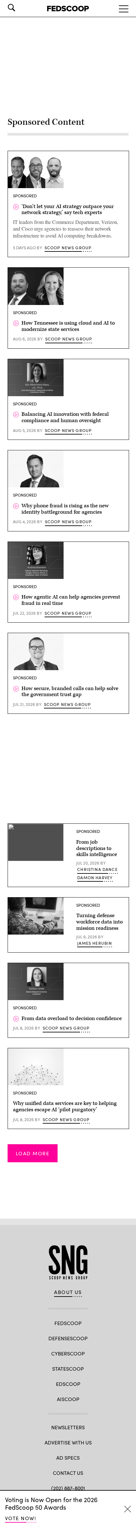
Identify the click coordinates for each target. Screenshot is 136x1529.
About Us (68, 1292)
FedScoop (68, 1323)
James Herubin (94, 943)
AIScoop (68, 1399)
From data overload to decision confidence (72, 1018)
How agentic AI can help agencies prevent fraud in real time (71, 600)
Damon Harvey (95, 877)
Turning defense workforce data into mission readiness (99, 922)
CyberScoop (68, 1353)
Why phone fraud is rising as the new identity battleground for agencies (65, 509)
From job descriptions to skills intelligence (96, 848)
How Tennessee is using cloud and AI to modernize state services (68, 326)
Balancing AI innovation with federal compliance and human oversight (65, 417)
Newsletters (68, 1427)
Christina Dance (97, 869)
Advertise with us (68, 1442)
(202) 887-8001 (68, 1488)
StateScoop (68, 1368)
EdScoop (68, 1383)
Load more (32, 1153)
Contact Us (68, 1472)
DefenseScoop (68, 1338)
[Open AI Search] (20, 7)
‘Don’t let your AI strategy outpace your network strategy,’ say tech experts (68, 209)
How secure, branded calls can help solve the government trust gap (70, 691)
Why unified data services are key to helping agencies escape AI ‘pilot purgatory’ (65, 1106)
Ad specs (68, 1457)
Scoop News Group (68, 248)
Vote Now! (20, 1518)
